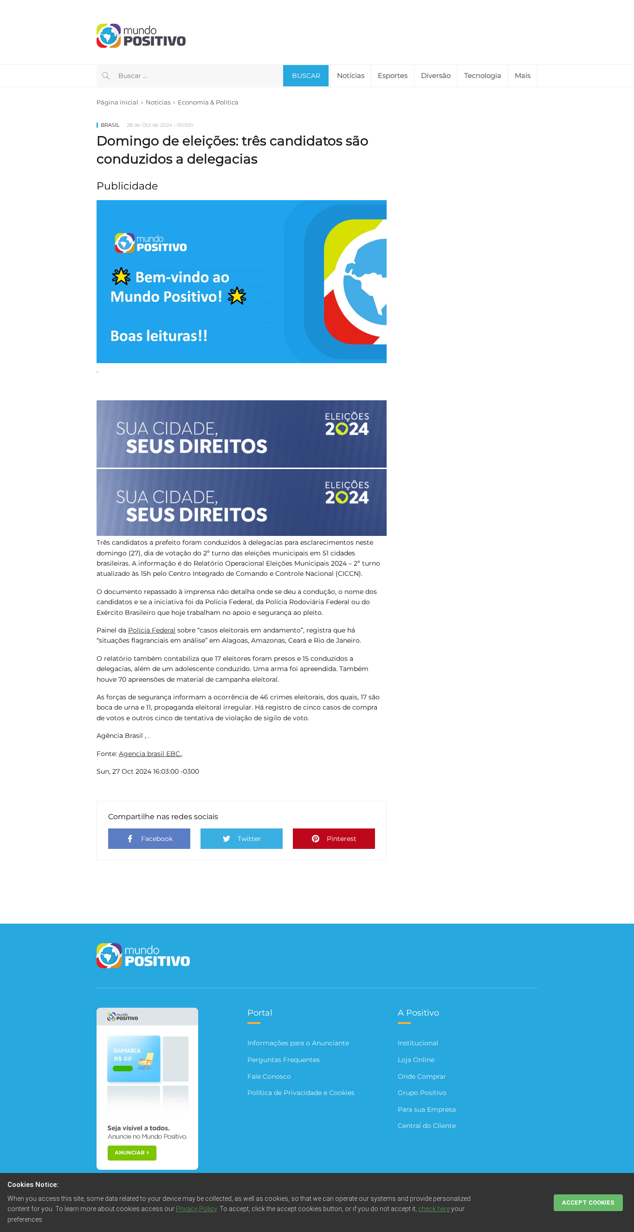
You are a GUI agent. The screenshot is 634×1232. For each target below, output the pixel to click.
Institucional (418, 1043)
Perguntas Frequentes (283, 1060)
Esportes (393, 75)
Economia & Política (208, 102)
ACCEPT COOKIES (588, 1202)
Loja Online (416, 1060)
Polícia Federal (151, 630)
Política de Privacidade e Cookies (301, 1093)
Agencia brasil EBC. (150, 754)
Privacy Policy (196, 1208)
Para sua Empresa (427, 1109)
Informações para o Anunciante (298, 1043)
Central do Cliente (427, 1125)
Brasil (110, 125)
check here (434, 1208)
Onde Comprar (422, 1076)
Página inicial (117, 102)
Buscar (306, 76)
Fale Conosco (269, 1076)
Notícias (158, 102)
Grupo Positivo (422, 1093)
